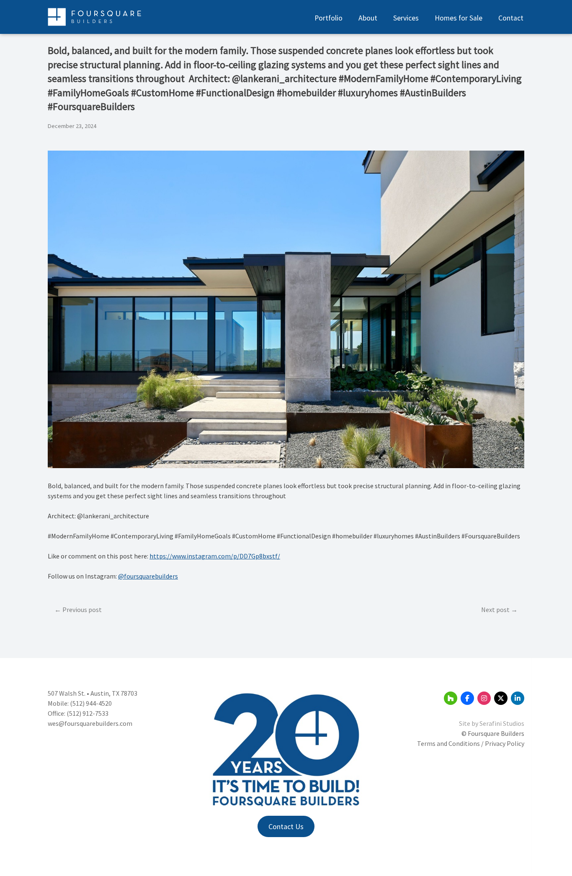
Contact (510, 18)
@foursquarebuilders (148, 576)
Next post (495, 609)
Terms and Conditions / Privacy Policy (470, 743)
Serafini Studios (501, 723)
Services (406, 18)
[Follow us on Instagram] (484, 698)
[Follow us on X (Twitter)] (501, 698)
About (367, 18)
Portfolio (328, 18)
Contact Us (286, 826)
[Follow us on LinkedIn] (517, 698)
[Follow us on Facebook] (467, 698)
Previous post (82, 609)
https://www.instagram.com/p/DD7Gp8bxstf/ (214, 556)
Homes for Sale (458, 18)
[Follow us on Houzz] (450, 698)
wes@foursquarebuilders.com (90, 723)
